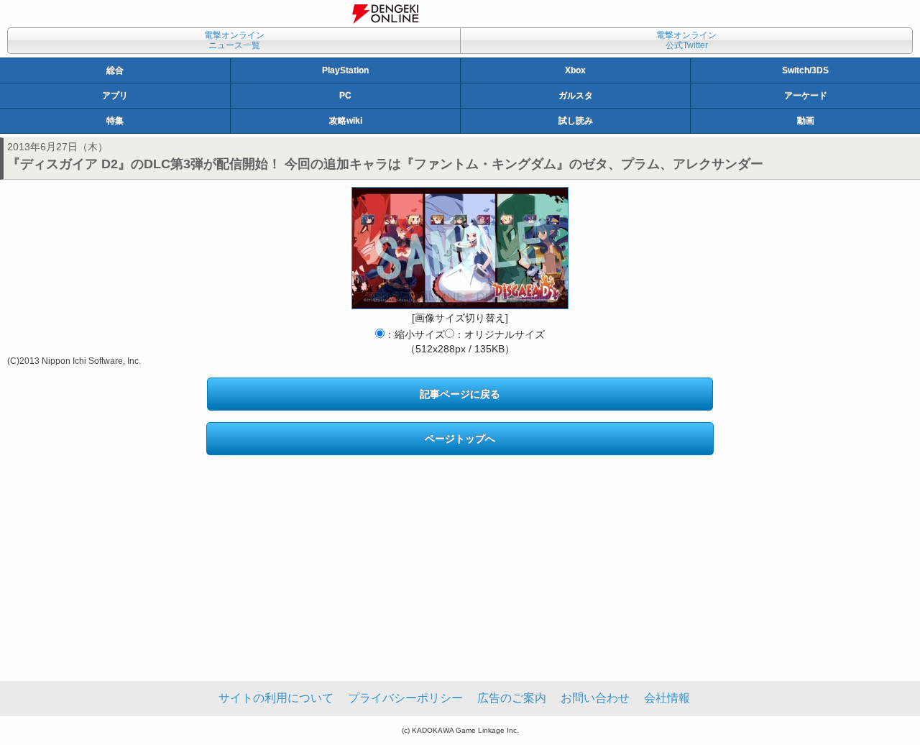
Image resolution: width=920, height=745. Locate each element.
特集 (115, 121)
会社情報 (667, 698)
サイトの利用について (276, 698)
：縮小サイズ (415, 334)
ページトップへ (460, 438)
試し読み (575, 121)
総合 (115, 70)
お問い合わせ (595, 698)
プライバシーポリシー (405, 698)
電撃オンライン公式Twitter (686, 40)
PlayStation (345, 70)
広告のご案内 (511, 698)
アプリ (115, 96)
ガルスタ (575, 96)
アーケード (805, 96)
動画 (805, 121)
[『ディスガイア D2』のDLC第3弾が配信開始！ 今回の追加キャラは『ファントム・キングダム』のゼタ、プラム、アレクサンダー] (460, 248)
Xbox (575, 70)
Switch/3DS (805, 70)
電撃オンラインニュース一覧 (234, 40)
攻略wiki (345, 121)
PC (345, 96)
